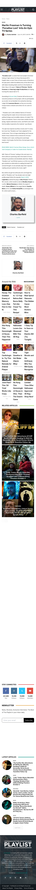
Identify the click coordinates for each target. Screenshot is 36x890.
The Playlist (7, 853)
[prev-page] (3, 521)
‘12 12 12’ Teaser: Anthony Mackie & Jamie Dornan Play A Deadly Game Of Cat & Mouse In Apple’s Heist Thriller (23, 820)
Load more (17, 828)
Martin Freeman (11, 227)
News (7, 19)
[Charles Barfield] (3, 34)
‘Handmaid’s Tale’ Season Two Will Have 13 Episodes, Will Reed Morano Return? (26, 250)
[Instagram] (10, 878)
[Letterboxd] (31, 878)
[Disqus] (18, 601)
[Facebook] (5, 878)
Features (18, 506)
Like (6, 688)
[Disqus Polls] (18, 550)
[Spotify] (20, 878)
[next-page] (6, 521)
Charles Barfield (11, 34)
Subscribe (30, 688)
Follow (14, 688)
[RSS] (15, 878)
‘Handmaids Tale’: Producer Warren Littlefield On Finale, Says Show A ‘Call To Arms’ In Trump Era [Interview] (9, 251)
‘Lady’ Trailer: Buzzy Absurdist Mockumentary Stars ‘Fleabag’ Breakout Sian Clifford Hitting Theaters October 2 (18, 475)
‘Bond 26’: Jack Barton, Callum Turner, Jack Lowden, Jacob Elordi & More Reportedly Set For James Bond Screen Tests (18, 512)
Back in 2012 (25, 177)
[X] (26, 878)
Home (3, 19)
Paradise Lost (20, 227)
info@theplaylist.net (21, 873)
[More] (25, 43)
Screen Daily (13, 96)
